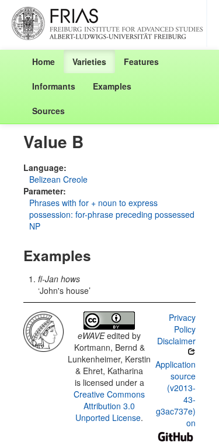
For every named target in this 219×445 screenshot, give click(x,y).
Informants (53, 86)
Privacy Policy (182, 323)
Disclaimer (176, 341)
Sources (48, 111)
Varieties (89, 61)
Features (141, 61)
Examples (112, 86)
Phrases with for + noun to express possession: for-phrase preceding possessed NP (111, 214)
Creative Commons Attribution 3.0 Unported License (109, 405)
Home (43, 61)
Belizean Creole (58, 179)
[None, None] (43, 330)
